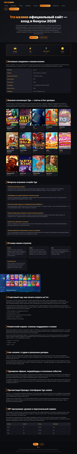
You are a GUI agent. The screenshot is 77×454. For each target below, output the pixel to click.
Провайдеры (28, 5)
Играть (35, 444)
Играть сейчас (33, 37)
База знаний (13, 5)
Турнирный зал (56, 5)
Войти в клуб (44, 37)
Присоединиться (14, 8)
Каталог (63, 5)
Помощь (6, 5)
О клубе (20, 5)
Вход (6, 8)
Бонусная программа (45, 5)
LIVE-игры (35, 5)
